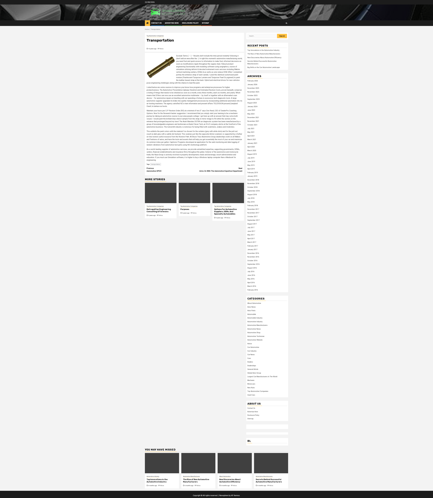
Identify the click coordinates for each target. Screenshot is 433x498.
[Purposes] (194, 193)
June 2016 (251, 275)
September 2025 (253, 99)
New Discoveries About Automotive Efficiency (264, 58)
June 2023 (251, 110)
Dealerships (251, 366)
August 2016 (252, 268)
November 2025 (253, 92)
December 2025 (253, 88)
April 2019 (251, 169)
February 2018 (252, 205)
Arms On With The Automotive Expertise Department (220, 169)
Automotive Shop (253, 333)
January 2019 (252, 176)
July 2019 (250, 158)
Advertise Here (172, 23)
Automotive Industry (255, 322)
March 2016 (251, 286)
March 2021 (251, 139)
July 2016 (250, 271)
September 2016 (253, 264)
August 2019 (252, 154)
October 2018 (252, 187)
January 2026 (252, 85)
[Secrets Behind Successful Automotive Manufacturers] (271, 463)
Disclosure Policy (190, 23)
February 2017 (252, 246)
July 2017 (250, 227)
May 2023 (251, 114)
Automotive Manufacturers (257, 325)
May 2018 (251, 202)
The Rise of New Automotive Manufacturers (263, 54)
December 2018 (253, 180)
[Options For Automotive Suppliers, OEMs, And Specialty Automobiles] (228, 193)
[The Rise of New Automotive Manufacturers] (198, 463)
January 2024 (252, 107)
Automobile (251, 314)
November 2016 (253, 257)
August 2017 (252, 224)
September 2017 (253, 220)
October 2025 (252, 95)
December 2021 (253, 117)
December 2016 (253, 253)
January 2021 (252, 143)
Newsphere (223, 495)
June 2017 (251, 231)
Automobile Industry (254, 318)
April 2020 (251, 147)
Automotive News (254, 329)
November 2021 (253, 121)
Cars (249, 358)
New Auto (251, 388)
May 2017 (251, 235)
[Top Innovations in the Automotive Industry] (162, 463)
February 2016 (252, 290)
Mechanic (251, 380)
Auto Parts (251, 311)
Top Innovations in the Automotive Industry (263, 50)
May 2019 (251, 165)
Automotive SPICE (154, 169)
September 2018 (253, 191)
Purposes (184, 209)
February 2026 (252, 81)
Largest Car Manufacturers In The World (262, 377)
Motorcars (251, 384)
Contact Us (156, 23)
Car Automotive (253, 347)
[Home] (147, 23)
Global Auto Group (254, 373)
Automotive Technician (255, 336)
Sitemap (205, 23)
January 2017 (252, 249)
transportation (155, 164)
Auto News (251, 307)
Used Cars (251, 395)
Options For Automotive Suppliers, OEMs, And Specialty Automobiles (225, 211)
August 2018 (252, 195)
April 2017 (251, 239)
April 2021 (251, 136)
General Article (252, 369)
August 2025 (252, 103)
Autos (249, 344)
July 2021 (250, 129)
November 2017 (253, 213)
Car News (251, 355)
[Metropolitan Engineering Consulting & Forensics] (160, 193)
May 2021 (251, 132)
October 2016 (252, 261)
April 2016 (251, 283)
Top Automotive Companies (155, 36)
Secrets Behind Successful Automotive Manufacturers (269, 480)
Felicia (161, 49)
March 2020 (251, 151)
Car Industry (251, 351)
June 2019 (251, 161)
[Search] (286, 23)
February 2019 (252, 173)
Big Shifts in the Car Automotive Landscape (263, 67)
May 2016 (251, 279)
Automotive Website (255, 340)
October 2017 (252, 217)
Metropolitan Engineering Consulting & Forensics (159, 210)
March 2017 (251, 242)
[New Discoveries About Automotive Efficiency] (235, 463)
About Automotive (254, 303)
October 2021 (252, 125)
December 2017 (253, 209)
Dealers (250, 362)
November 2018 (253, 183)
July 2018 (250, 198)
